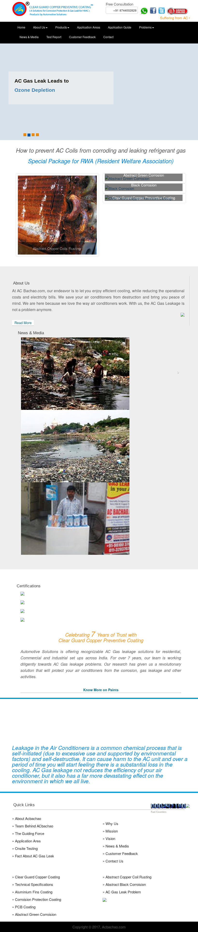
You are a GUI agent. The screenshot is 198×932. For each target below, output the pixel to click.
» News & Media (116, 845)
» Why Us (110, 823)
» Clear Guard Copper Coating (36, 876)
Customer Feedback (82, 37)
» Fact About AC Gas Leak (33, 855)
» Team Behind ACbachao (32, 825)
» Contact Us (113, 860)
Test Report (53, 37)
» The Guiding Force (28, 833)
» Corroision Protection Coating (36, 899)
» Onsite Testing (25, 848)
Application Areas (88, 27)
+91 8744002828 (124, 10)
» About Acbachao (26, 818)
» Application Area (26, 840)
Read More (23, 322)
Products (61, 27)
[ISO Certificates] (102, 594)
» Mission (110, 830)
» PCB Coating (23, 906)
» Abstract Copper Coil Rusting (127, 876)
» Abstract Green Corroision (34, 914)
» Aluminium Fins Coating (32, 891)
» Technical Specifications (32, 884)
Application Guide (119, 27)
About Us (39, 27)
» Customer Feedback (120, 853)
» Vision (109, 838)
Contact (108, 37)
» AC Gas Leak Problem (122, 891)
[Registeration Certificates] (102, 611)
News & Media (29, 37)
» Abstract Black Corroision (124, 884)
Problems (145, 27)
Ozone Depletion (34, 90)
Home (21, 27)
